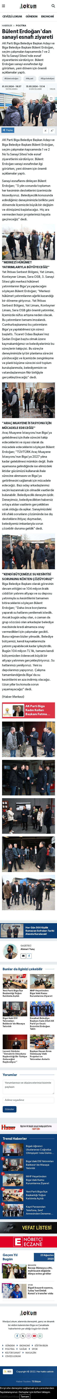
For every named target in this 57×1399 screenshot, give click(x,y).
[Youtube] (34, 1336)
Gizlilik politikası (9, 1396)
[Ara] (53, 6)
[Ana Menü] (3, 6)
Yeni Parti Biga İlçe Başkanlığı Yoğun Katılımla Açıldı (13, 993)
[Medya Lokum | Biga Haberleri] (28, 6)
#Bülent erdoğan (11, 79)
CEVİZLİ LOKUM (12, 16)
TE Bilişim (36, 1381)
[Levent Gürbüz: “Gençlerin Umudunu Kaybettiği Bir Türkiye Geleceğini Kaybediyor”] (15, 1041)
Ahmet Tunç (28, 949)
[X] (22, 1336)
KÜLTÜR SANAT (13, 1353)
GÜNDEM (31, 16)
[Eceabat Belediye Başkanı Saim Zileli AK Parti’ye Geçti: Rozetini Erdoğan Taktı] (42, 1009)
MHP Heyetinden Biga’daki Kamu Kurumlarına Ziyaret (41, 993)
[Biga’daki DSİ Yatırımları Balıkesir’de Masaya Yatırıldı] (15, 1009)
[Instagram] (28, 1336)
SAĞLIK (23, 1349)
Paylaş (9, 130)
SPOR (35, 1349)
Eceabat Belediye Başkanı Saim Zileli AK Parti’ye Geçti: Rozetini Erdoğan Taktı (42, 1023)
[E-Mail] (23, 956)
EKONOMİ (47, 16)
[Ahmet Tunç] (10, 951)
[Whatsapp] (40, 1336)
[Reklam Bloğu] (28, 1127)
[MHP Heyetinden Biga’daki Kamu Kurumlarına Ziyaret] (42, 981)
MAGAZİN (30, 1353)
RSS (9, 1371)
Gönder (9, 1109)
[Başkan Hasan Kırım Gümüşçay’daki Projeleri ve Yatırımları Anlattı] (42, 1041)
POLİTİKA (21, 26)
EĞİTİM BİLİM (41, 1345)
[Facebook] (29, 956)
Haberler (7, 26)
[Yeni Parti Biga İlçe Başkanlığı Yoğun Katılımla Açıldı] (15, 981)
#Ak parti (29, 79)
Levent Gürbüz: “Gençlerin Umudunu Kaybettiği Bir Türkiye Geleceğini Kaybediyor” (15, 1056)
